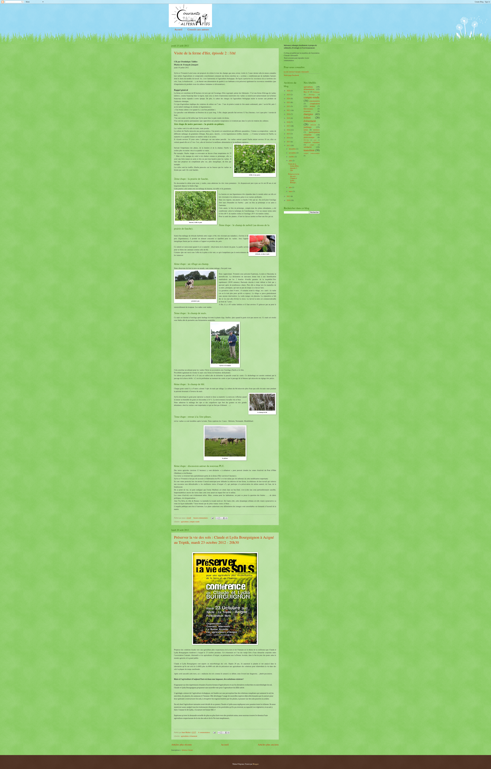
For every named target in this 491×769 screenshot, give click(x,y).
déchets (312, 106)
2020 (289, 114)
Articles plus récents (181, 744)
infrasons (313, 125)
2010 (289, 200)
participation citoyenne (312, 133)
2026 (289, 90)
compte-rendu (194, 521)
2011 (289, 196)
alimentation (309, 89)
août (290, 160)
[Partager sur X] (221, 518)
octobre (292, 156)
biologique (316, 92)
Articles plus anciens (268, 744)
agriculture (185, 521)
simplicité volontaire (312, 142)
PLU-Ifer (306, 140)
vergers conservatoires (312, 153)
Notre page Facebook (291, 75)
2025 (289, 94)
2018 (289, 122)
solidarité (308, 147)
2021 (289, 110)
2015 (289, 133)
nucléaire (316, 129)
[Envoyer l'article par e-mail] (212, 518)
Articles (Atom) (187, 750)
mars (291, 191)
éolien (307, 117)
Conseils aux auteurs (198, 29)
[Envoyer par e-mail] (216, 518)
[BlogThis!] (219, 518)
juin (290, 187)
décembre (292, 149)
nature (306, 129)
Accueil (178, 29)
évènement (193, 736)
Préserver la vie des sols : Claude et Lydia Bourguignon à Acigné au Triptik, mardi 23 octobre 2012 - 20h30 (224, 540)
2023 (289, 102)
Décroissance (308, 108)
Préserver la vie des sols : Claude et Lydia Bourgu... (293, 178)
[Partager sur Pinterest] (226, 518)
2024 (289, 98)
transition (309, 150)
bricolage (312, 94)
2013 (289, 141)
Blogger (255, 764)
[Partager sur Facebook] (224, 518)
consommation (314, 101)
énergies (308, 114)
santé (315, 140)
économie (307, 111)
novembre (292, 153)
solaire (312, 145)
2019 (289, 118)
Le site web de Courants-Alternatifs (296, 72)
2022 (289, 106)
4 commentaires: (204, 732)
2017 (289, 126)
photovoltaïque (309, 137)
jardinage (307, 127)
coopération (315, 103)
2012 (289, 145)
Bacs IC (307, 92)
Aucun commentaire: (201, 518)
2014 (289, 137)
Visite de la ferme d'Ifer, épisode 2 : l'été (205, 52)
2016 (289, 130)
